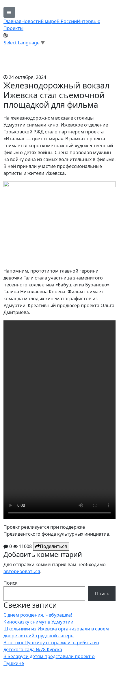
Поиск (10, 583)
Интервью (88, 21)
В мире (49, 21)
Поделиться (53, 546)
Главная (12, 21)
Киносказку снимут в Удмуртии (38, 622)
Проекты (13, 28)
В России (67, 21)
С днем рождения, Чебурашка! (37, 615)
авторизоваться (21, 571)
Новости (31, 21)
